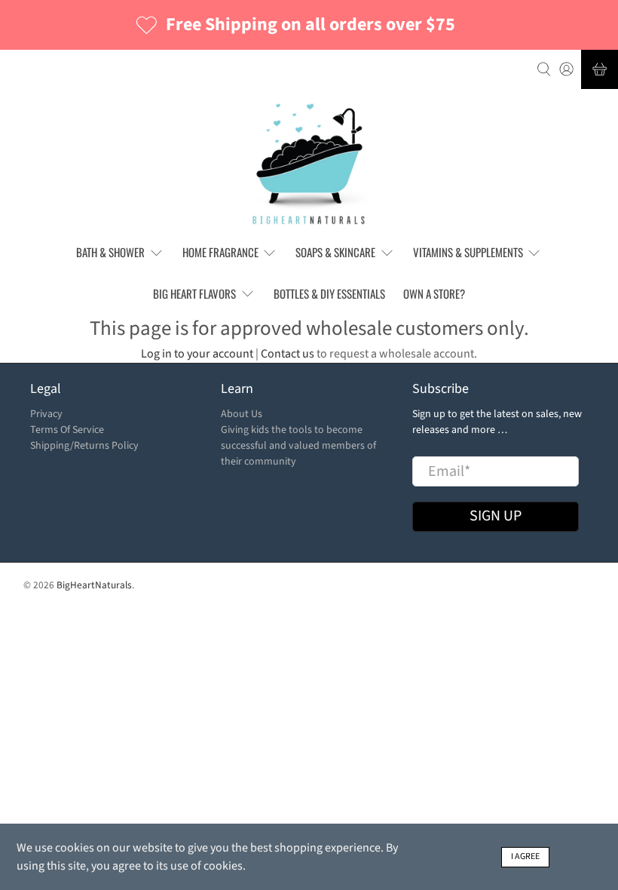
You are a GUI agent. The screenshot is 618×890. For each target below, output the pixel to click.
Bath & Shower (110, 252)
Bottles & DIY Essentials (329, 293)
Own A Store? (434, 293)
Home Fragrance (220, 252)
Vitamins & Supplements (468, 252)
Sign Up (496, 515)
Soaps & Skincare (335, 252)
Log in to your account (197, 353)
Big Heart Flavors (194, 293)
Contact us (287, 353)
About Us (241, 414)
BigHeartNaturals (94, 585)
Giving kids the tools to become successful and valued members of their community (298, 445)
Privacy (46, 414)
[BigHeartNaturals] (309, 164)
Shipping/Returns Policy (84, 445)
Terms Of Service (67, 429)
